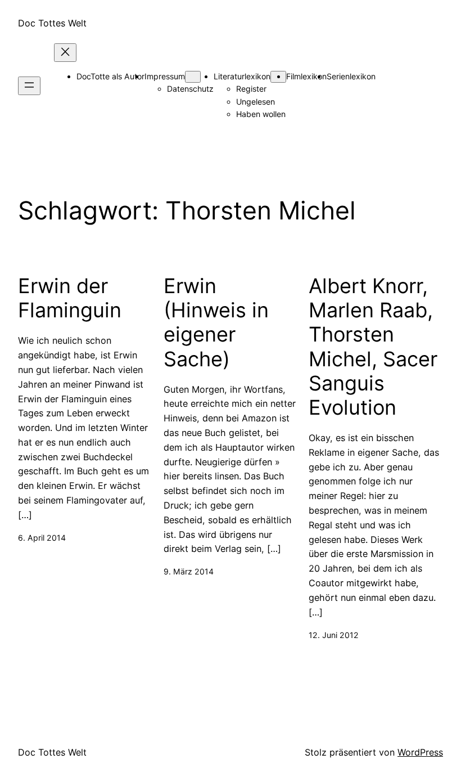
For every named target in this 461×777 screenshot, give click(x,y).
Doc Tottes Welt (52, 23)
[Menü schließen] (65, 52)
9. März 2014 (189, 571)
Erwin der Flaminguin (69, 298)
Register (251, 88)
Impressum (164, 76)
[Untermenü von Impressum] (193, 77)
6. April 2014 (42, 537)
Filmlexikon (306, 76)
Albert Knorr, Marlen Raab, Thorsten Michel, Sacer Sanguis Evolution (373, 347)
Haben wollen (261, 114)
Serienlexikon (351, 76)
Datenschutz (190, 88)
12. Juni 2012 (334, 635)
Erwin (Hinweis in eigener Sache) (216, 322)
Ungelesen (255, 101)
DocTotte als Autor (110, 76)
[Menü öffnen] (29, 86)
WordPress (420, 752)
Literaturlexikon (242, 76)
